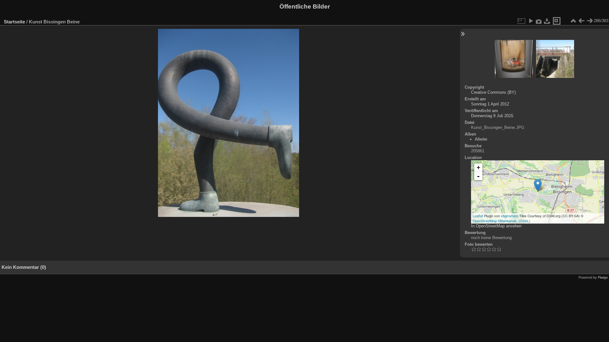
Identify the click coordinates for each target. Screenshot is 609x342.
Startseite (14, 21)
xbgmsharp (509, 215)
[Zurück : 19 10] (581, 21)
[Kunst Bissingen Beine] (538, 185)
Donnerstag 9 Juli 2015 (492, 115)
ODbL (524, 220)
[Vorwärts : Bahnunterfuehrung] (590, 21)
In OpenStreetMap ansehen (496, 226)
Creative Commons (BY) (493, 92)
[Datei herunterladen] (547, 21)
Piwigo (603, 277)
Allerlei (481, 139)
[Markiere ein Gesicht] (557, 21)
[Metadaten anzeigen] (539, 21)
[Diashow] (531, 21)
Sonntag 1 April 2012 (490, 104)
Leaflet (478, 215)
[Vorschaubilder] (573, 21)
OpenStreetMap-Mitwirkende (495, 220)
